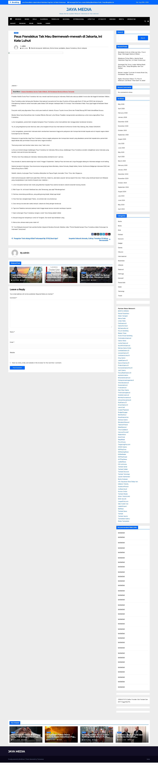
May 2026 (121, 104)
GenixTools (121, 437)
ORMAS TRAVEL (123, 484)
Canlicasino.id (122, 323)
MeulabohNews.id (123, 422)
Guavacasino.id (122, 385)
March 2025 (122, 161)
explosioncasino (123, 375)
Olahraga (44, 19)
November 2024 (123, 178)
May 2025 (121, 152)
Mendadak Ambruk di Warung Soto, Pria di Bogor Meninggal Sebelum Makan (26, 737)
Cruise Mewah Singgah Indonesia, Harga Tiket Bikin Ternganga (59, 277)
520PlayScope (122, 457)
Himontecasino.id (123, 382)
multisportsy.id (122, 489)
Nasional (66, 19)
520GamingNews (123, 452)
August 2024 (122, 191)
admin (24, 46)
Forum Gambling (123, 331)
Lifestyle (91, 19)
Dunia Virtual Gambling (125, 336)
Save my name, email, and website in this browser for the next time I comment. (36, 363)
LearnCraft (121, 407)
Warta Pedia (121, 318)
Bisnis (27, 19)
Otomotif (102, 19)
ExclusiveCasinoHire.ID (125, 368)
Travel (39, 23)
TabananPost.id (123, 425)
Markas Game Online (124, 348)
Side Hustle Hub (123, 504)
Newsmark (32, 759)
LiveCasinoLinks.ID (124, 355)
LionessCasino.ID (123, 353)
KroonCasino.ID (123, 405)
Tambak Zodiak (123, 469)
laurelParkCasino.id (124, 345)
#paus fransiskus (71, 48)
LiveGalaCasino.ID (123, 350)
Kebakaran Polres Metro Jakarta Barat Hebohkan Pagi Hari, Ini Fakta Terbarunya (60, 737)
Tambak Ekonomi (123, 472)
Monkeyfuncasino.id (124, 397)
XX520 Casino (122, 447)
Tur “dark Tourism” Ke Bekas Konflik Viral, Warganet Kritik (95, 276)
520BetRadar (122, 454)
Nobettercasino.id (123, 395)
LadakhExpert (122, 506)
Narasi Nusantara (123, 313)
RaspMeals (121, 439)
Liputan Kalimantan (124, 476)
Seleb (31, 23)
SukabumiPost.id (123, 486)
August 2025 (122, 139)
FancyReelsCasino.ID (124, 373)
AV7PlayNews (122, 459)
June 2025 (121, 148)
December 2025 (123, 121)
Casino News (122, 340)
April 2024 (121, 209)
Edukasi (18, 19)
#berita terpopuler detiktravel (40, 48)
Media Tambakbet (123, 521)
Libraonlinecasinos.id (124, 400)
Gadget (13, 23)
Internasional (78, 19)
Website (12, 352)
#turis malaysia (82, 48)
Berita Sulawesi (123, 479)
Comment (13, 298)
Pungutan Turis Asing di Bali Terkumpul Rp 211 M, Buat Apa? (36, 238)
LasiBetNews (122, 462)
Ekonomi (22, 23)
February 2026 (123, 113)
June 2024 (121, 200)
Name (12, 332)
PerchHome (122, 442)
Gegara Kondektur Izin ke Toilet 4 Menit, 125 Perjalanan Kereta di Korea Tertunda (47, 91)
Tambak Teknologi (124, 474)
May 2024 (121, 204)
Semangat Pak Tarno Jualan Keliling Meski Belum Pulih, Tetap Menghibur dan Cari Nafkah (131, 66)
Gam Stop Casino (123, 390)
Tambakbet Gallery (124, 518)
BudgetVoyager (123, 412)
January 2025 (122, 170)
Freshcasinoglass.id (124, 392)
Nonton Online (122, 491)
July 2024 (121, 196)
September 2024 (123, 187)
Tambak (120, 514)
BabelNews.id (122, 427)
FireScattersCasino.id (124, 338)
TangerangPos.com (124, 444)
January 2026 (122, 117)
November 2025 (123, 126)
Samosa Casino (123, 420)
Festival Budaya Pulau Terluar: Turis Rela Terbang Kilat (25, 276)
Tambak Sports (123, 516)
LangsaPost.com (123, 501)
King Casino (121, 358)
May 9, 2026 (16, 739)
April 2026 (121, 108)
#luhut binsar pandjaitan (57, 48)
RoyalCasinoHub (123, 417)
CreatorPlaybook (123, 410)
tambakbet (121, 532)
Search (120, 32)
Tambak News (122, 511)
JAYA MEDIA (78, 9)
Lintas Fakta (121, 321)
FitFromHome (122, 464)
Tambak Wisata (123, 494)
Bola (35, 19)
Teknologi (55, 19)
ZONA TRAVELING (124, 496)
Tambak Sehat (122, 467)
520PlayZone (122, 449)
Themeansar (40, 759)
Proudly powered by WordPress (16, 759)
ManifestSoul (122, 415)
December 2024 (123, 174)
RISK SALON (122, 499)
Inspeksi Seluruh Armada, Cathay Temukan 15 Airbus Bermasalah (88, 239)
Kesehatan (131, 19)
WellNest (121, 509)
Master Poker (122, 333)
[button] (145, 21)
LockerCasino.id (123, 343)
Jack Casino (122, 370)
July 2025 (121, 143)
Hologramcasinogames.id (126, 380)
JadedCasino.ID (123, 360)
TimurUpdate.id (123, 429)
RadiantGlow (122, 434)
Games (48, 23)
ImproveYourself (123, 432)
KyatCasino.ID (122, 402)
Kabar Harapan (123, 316)
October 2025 (122, 130)
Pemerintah (121, 282)
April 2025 (121, 156)
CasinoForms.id (122, 326)
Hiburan (112, 19)
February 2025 (122, 165)
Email (12, 342)
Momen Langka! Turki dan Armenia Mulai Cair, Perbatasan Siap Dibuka (130, 737)
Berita (121, 19)
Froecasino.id (122, 387)
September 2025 (123, 135)
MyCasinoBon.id (123, 328)
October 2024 (122, 183)
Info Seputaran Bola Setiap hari (128, 481)
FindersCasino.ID (123, 365)
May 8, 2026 (87, 739)
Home (148, 759)
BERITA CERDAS (123, 311)
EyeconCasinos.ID (123, 363)
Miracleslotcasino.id (124, 378)
